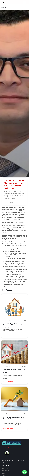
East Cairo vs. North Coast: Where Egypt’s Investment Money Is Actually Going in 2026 (13, 417)
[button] (24, 2)
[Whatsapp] (24, 472)
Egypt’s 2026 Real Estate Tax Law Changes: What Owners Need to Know (13, 324)
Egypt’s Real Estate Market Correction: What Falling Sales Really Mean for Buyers (14, 371)
